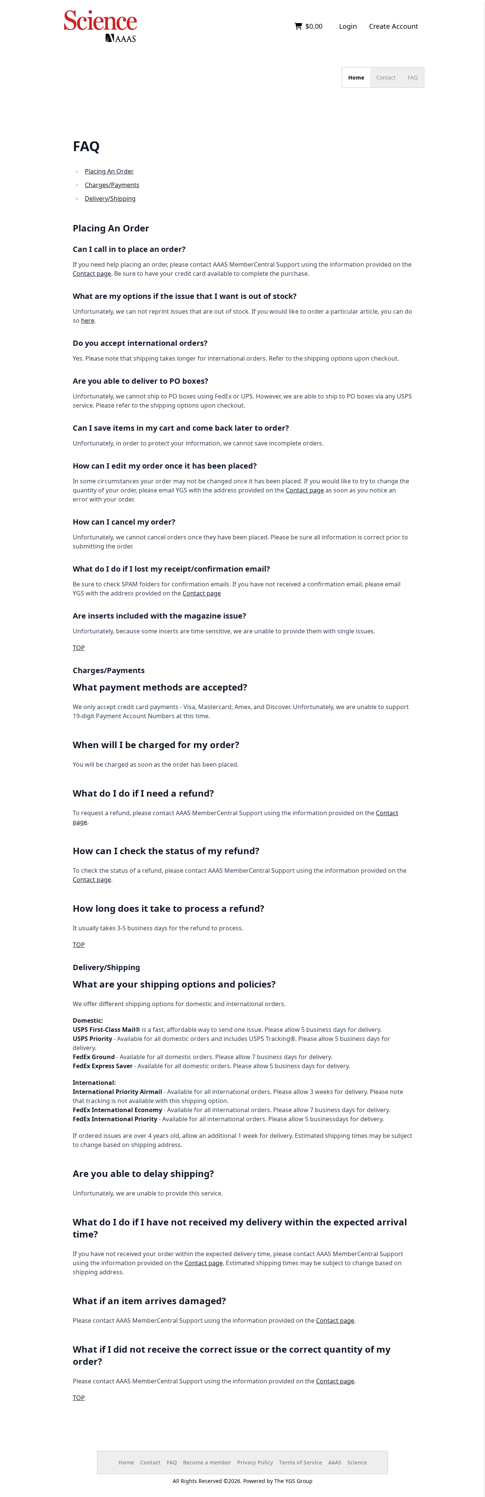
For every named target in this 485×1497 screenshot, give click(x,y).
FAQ (413, 77)
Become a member (207, 1462)
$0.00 (313, 26)
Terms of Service (300, 1462)
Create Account (393, 26)
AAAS (334, 1462)
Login (348, 26)
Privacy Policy (255, 1462)
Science (357, 1462)
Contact (386, 77)
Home (356, 77)
